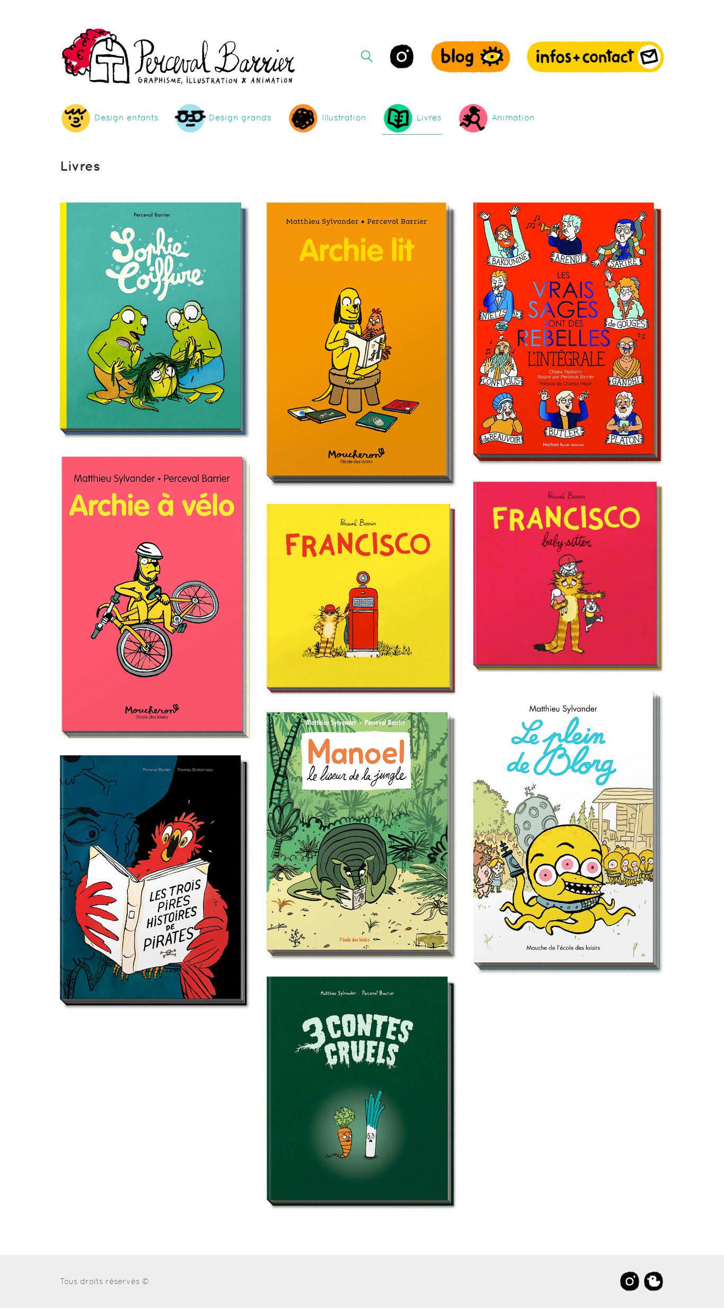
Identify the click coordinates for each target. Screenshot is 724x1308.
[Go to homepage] (179, 56)
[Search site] (367, 57)
